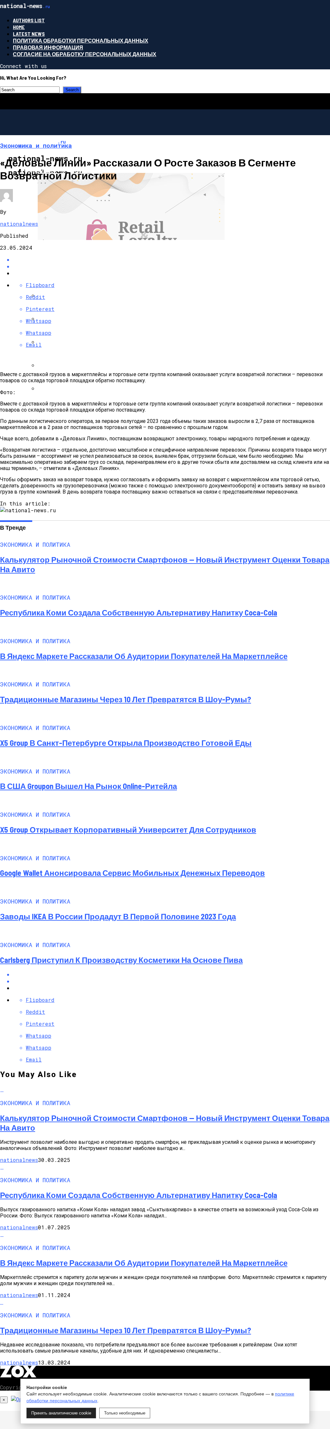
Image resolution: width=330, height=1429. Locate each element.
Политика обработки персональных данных (80, 40)
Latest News (29, 34)
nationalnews (19, 223)
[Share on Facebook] (171, 974)
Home (19, 27)
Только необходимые (124, 1413)
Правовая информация (48, 47)
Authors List (29, 20)
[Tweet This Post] (171, 981)
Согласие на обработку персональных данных (84, 54)
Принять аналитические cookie (61, 1413)
